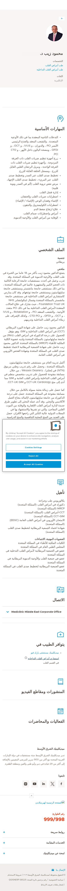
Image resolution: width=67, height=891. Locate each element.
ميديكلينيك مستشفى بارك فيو (45, 653)
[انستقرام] (25, 784)
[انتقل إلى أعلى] (32, 796)
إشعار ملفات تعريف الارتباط (52, 885)
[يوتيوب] (34, 784)
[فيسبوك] (61, 784)
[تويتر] (52, 784)
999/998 (54, 819)
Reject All (33, 456)
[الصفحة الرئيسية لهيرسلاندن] (33, 803)
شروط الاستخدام (14, 875)
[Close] (60, 423)
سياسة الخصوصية (56, 880)
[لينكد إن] (43, 784)
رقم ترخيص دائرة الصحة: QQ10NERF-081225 (28, 880)
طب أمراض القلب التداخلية (50, 70)
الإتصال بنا (60, 870)
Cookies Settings (33, 447)
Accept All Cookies (33, 464)
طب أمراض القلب (54, 65)
